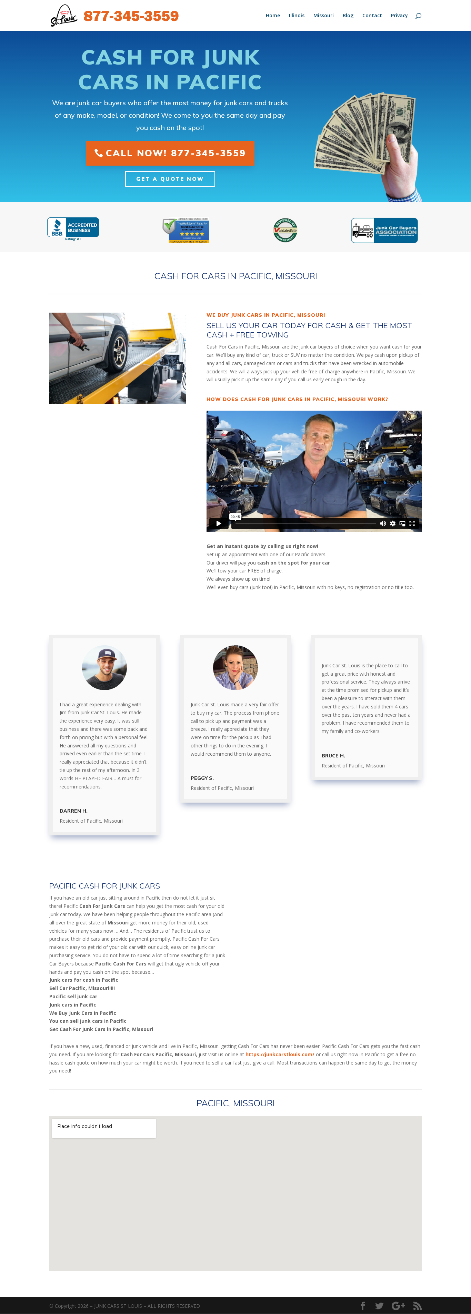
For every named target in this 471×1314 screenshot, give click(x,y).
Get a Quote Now (170, 179)
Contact (372, 16)
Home (273, 16)
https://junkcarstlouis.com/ (279, 1054)
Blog (348, 16)
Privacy (399, 16)
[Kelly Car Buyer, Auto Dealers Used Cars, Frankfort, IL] (73, 229)
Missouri (323, 16)
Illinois (296, 16)
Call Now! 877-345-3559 (176, 153)
